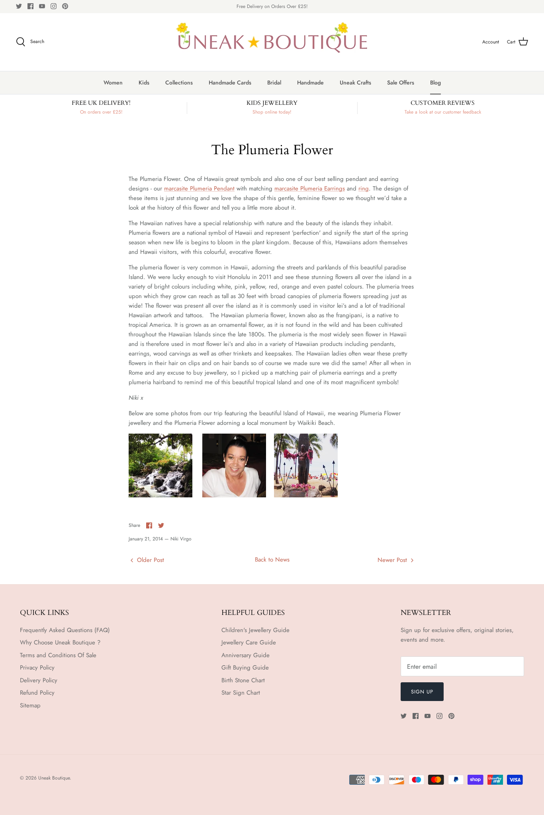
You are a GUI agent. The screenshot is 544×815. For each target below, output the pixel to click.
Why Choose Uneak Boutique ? (60, 642)
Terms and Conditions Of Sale (58, 655)
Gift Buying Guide (245, 667)
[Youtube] (42, 6)
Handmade (310, 82)
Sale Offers (400, 82)
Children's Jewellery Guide (255, 630)
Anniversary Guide (245, 655)
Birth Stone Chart (243, 680)
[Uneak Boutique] (272, 42)
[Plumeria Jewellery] (234, 495)
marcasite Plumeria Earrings (309, 188)
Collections (179, 82)
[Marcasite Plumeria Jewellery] (160, 495)
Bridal (274, 82)
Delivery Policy (38, 680)
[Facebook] (30, 6)
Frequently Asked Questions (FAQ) (65, 630)
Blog (435, 82)
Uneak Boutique (54, 778)
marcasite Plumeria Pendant (199, 188)
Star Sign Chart (240, 692)
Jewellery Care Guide (248, 642)
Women (113, 82)
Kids (144, 82)
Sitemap (30, 705)
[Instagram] (54, 6)
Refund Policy (37, 692)
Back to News (272, 559)
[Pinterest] (65, 6)
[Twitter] (19, 6)
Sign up (422, 691)
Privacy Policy (37, 667)
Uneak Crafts (355, 82)
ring (363, 188)
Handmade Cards (230, 82)
